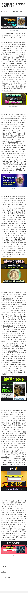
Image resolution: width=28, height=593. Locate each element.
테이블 (20, 505)
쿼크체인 (22, 235)
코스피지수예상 (20, 464)
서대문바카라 (17, 416)
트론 (4, 75)
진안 (6, 505)
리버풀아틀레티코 (8, 325)
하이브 (5, 510)
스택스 (19, 155)
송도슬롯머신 (10, 243)
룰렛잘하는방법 (7, 298)
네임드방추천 (21, 524)
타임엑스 (9, 256)
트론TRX (13, 447)
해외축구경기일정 (13, 141)
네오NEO (5, 223)
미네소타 (23, 300)
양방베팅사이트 (12, 350)
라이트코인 (12, 539)
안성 (4, 79)
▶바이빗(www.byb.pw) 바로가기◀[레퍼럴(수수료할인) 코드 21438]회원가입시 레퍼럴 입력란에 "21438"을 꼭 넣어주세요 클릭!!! (13, 35)
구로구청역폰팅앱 (8, 210)
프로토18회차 (6, 56)
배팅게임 (18, 168)
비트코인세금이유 (14, 304)
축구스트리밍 (22, 227)
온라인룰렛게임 (5, 577)
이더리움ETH (6, 138)
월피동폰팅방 (7, 362)
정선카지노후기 (19, 516)
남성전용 (3, 566)
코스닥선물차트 (8, 91)
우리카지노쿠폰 (7, 50)
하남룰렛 (5, 250)
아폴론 (13, 422)
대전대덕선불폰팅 (11, 331)
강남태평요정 (22, 204)
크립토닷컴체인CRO (16, 451)
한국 (17, 535)
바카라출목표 (10, 65)
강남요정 (20, 532)
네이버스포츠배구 (9, 145)
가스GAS (8, 172)
